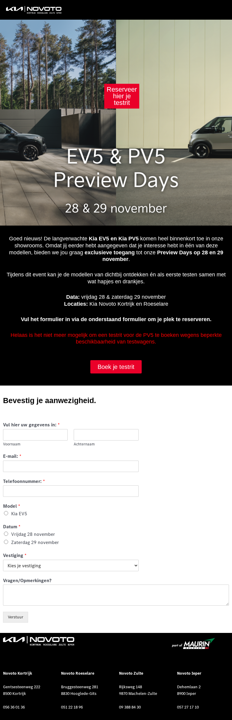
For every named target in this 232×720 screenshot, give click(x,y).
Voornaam (12, 444)
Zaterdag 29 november (35, 542)
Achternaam (84, 444)
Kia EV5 (19, 513)
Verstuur (15, 617)
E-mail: (12, 456)
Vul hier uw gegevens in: (31, 425)
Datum (12, 526)
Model (11, 506)
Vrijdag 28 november (33, 534)
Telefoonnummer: (24, 481)
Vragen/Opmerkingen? (27, 580)
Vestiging (15, 555)
